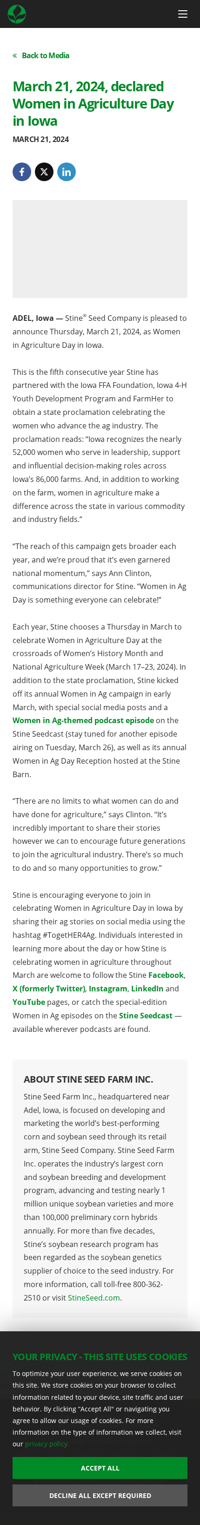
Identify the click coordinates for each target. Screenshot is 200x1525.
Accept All (100, 1468)
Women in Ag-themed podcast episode (83, 720)
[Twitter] (44, 172)
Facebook (166, 975)
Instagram (108, 988)
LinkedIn (147, 988)
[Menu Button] (182, 14)
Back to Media (46, 55)
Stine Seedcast (146, 1015)
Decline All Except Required (100, 1495)
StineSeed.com (94, 1298)
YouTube (29, 1002)
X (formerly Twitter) (49, 988)
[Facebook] (22, 172)
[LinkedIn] (66, 172)
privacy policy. (47, 1443)
